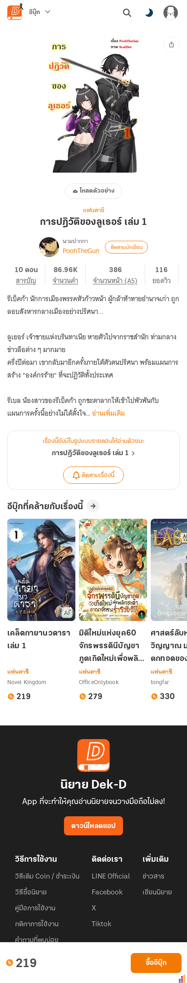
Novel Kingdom (27, 682)
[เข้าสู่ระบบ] (171, 13)
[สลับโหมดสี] (149, 13)
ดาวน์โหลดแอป (93, 826)
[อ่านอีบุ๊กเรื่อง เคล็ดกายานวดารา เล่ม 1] (41, 570)
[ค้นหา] (127, 13)
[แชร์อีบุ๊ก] (171, 44)
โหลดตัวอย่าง (97, 191)
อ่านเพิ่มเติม (108, 413)
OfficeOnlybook (98, 682)
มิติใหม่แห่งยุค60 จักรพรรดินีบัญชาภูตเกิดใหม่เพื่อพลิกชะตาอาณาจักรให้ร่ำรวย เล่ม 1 (111, 647)
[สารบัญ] (30, 274)
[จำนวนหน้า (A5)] (119, 274)
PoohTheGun (81, 251)
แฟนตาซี (93, 210)
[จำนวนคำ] (69, 274)
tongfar (160, 682)
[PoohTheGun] (49, 247)
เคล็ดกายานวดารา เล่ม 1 (39, 640)
